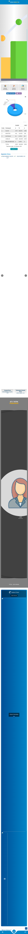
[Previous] (2, 275)
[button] (5, 87)
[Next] (26, 275)
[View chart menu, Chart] (25, 97)
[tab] (5, 87)
